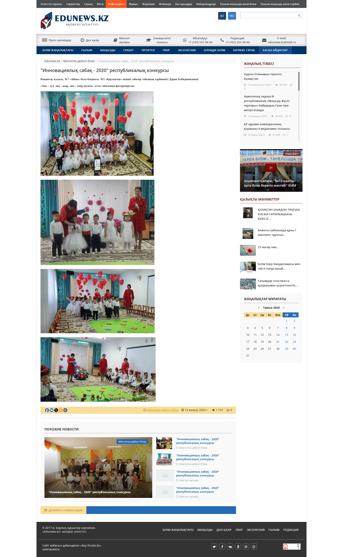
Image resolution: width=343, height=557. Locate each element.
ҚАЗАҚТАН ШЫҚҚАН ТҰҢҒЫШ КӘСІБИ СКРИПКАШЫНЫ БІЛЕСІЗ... (279, 214)
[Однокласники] (238, 546)
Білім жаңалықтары (57, 50)
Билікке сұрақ (244, 50)
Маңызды (107, 50)
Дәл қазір (224, 530)
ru (232, 16)
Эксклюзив (187, 50)
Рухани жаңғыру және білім (238, 4)
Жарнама (148, 4)
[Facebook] (222, 546)
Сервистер (73, 4)
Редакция (291, 530)
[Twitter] (214, 546)
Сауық (88, 4)
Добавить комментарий (65, 510)
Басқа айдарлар (275, 50)
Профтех (148, 50)
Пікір (166, 50)
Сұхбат (128, 50)
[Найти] (299, 15)
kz (222, 16)
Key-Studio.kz (91, 545)
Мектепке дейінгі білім (162, 410)
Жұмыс (133, 4)
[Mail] (246, 546)
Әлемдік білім (214, 50)
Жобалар (165, 4)
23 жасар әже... (268, 247)
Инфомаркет (116, 4)
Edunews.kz (69, 19)
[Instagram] (254, 546)
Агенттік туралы (51, 4)
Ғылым (86, 50)
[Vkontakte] (230, 546)
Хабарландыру (206, 4)
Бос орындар (183, 4)
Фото (100, 4)
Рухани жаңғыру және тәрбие (280, 4)
